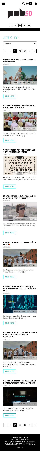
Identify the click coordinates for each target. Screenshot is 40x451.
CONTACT (20, 448)
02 (20, 51)
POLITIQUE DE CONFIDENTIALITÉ (16, 442)
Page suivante (30, 51)
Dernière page (35, 51)
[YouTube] (28, 25)
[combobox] (20, 43)
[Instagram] (15, 25)
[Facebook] (11, 25)
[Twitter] (24, 25)
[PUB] (20, 14)
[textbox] (20, 43)
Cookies (32, 442)
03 (25, 51)
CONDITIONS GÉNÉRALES (20, 440)
